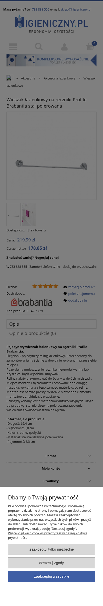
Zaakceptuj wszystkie (51, 576)
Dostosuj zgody (51, 563)
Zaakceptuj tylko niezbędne (52, 549)
